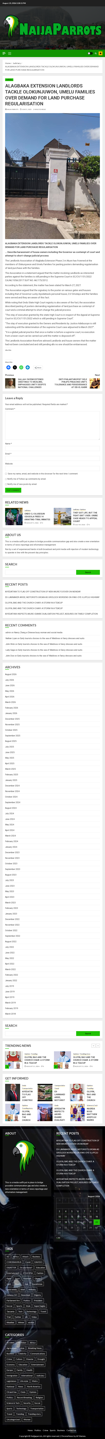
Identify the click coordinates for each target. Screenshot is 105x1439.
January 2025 (11, 780)
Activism (22, 1342)
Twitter (17, 1317)
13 (78, 1216)
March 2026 (10, 702)
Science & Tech (92, 1105)
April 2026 (9, 696)
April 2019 (9, 997)
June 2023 (10, 886)
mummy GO (12, 1295)
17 (59, 1222)
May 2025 (9, 758)
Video (34, 1317)
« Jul (58, 1237)
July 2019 (9, 986)
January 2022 (11, 980)
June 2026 (10, 685)
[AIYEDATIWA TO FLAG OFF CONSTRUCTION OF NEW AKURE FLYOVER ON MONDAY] (12, 1092)
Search (11, 564)
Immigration (12, 1375)
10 (59, 1216)
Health (18, 1284)
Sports (19, 1306)
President (38, 1300)
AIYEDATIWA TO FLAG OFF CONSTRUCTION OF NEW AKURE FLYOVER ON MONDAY (43, 591)
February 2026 (11, 708)
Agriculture (12, 1348)
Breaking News (35, 1348)
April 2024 (9, 830)
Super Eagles (39, 1306)
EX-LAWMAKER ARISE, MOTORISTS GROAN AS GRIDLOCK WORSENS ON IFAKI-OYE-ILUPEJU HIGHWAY (52, 597)
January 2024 (11, 847)
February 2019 (11, 1008)
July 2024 (9, 813)
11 (66, 1216)
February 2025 (11, 774)
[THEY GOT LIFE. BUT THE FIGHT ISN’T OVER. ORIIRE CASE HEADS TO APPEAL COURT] (62, 516)
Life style (24, 1381)
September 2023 (12, 869)
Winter (21, 1322)
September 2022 (12, 936)
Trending (90, 1088)
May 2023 (9, 891)
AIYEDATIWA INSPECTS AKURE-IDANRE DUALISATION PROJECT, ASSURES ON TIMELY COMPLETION (51, 614)
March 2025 (10, 769)
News (20, 1386)
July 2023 (9, 880)
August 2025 (11, 741)
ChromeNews (67, 1436)
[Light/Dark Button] (90, 53)
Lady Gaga (10, 650)
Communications (37, 1353)
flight (9, 1278)
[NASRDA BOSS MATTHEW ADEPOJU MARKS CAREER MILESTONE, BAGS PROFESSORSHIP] (77, 1112)
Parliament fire (13, 1300)
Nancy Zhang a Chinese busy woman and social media (38, 632)
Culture (19, 1359)
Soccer (10, 1306)
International (27, 1375)
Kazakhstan (37, 1284)
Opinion (83, 509)
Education (40, 1267)
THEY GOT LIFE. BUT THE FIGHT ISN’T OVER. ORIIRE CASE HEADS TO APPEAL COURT (85, 517)
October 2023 (11, 863)
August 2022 (11, 941)
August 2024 (11, 808)
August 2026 (11, 674)
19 (72, 1222)
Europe (10, 1370)
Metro (35, 1381)
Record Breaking (24, 1397)
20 (78, 1222)
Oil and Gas (12, 1392)
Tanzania (10, 1311)
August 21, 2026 (32, 1066)
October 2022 (11, 930)
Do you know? (26, 1267)
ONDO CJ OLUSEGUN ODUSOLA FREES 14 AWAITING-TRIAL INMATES (37, 517)
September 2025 (12, 735)
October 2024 (11, 797)
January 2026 (11, 713)
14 (84, 1216)
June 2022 (10, 952)
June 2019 (10, 991)
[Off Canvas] (4, 53)
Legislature (11, 1381)
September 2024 (12, 802)
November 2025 (12, 724)
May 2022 (9, 958)
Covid (27, 1262)
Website (9, 464)
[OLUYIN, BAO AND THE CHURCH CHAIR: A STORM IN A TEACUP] (14, 1060)
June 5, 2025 (27, 109)
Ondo (75, 1053)
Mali (23, 1289)
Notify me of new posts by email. (22, 484)
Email (8, 454)
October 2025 (11, 730)
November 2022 (12, 925)
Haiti (9, 1284)
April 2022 (9, 964)
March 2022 (10, 969)
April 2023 (9, 897)
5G (8, 1256)
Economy (11, 1364)
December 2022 (12, 919)
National (10, 1386)
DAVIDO (38, 1262)
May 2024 (9, 824)
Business (36, 1256)
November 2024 (12, 791)
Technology (31, 1311)
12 (72, 1216)
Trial (9, 1317)
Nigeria (37, 1295)
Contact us (71, 1430)
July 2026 (9, 680)
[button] (9, 53)
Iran (26, 1284)
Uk (26, 1317)
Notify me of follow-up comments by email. (26, 479)
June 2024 (10, 819)
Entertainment (13, 1273)
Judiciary (9, 80)
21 (84, 1222)
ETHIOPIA (28, 1273)
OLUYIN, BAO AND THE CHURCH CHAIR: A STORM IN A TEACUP (34, 603)
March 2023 (10, 902)
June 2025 (10, 752)
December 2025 (12, 719)
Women (27, 1419)
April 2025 (9, 763)
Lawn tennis (12, 1289)
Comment (10, 409)
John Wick (10, 644)
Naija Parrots (12, 109)
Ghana (37, 1278)
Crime (9, 1359)
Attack (25, 1256)
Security (27, 1403)
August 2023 (11, 875)
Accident (10, 1342)
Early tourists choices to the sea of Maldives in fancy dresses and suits (52, 638)
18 (66, 1222)
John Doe (10, 656)
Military (32, 1289)
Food (17, 1278)
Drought (41, 1359)
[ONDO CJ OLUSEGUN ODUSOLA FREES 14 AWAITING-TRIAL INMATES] (14, 516)
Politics (26, 1300)
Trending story (36, 1054)
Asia (22, 1348)
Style (28, 1306)
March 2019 (10, 1003)
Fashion (40, 1273)
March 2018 (10, 1014)
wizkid (31, 1322)
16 (97, 1216)
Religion (39, 1397)
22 (90, 1222)
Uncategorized (13, 1419)
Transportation (27, 1088)
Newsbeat (25, 1295)
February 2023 (11, 908)
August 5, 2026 (32, 523)
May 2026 (9, 691)
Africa (16, 1256)
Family (20, 1370)
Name (8, 443)
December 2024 (12, 785)
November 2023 (12, 858)
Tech (20, 1311)
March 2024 (10, 836)
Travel (56, 1088)
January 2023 (11, 914)
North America (33, 1386)
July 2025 (9, 747)
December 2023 (12, 852)
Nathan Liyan (11, 638)
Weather (10, 1322)
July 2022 (9, 947)
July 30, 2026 (80, 525)
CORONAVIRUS (14, 1262)
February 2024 (11, 841)
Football (27, 1278)
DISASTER (11, 1267)
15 (90, 1216)
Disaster (30, 1359)
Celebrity (22, 1353)
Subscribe (100, 53)
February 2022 (11, 975)
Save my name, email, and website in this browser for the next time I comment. (43, 473)
